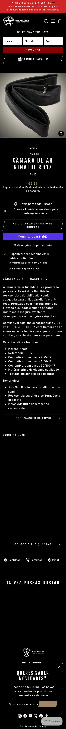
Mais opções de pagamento (33, 245)
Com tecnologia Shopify (33, 726)
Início (32, 147)
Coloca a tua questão (33, 544)
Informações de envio (33, 418)
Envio (28, 187)
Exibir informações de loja (23, 268)
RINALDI (33, 154)
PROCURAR (33, 49)
